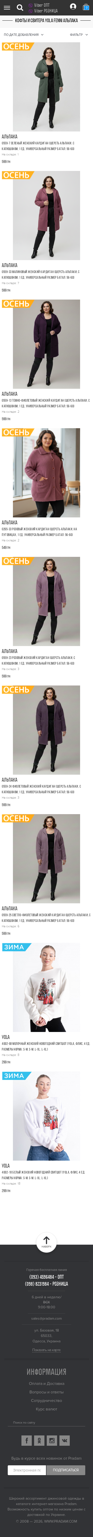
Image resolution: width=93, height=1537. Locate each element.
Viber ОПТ (42, 5)
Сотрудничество (46, 1400)
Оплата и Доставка (46, 1383)
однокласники (39, 1440)
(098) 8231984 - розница (46, 1284)
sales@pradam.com (46, 1318)
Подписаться (66, 1470)
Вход (73, 6)
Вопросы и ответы (46, 1392)
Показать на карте (46, 1350)
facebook (26, 1440)
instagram (52, 1440)
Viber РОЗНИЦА (46, 10)
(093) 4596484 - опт (46, 1277)
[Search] (10, 1421)
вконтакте (64, 1440)
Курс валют (46, 1409)
